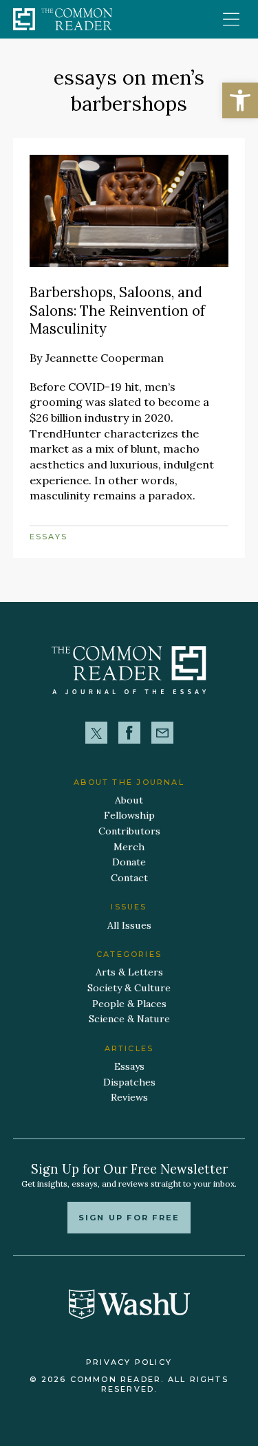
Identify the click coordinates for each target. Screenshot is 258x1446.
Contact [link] (129, 878)
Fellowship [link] (129, 815)
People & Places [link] (129, 1003)
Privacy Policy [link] (129, 1362)
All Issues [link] (129, 925)
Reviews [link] (129, 1097)
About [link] (129, 800)
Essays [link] (48, 536)
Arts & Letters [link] (129, 972)
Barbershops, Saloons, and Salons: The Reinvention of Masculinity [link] (117, 310)
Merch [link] (129, 847)
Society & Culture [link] (129, 988)
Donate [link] (129, 862)
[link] (240, 100)
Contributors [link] (129, 831)
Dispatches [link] (129, 1082)
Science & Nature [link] (129, 1019)
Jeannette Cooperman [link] (104, 358)
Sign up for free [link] (129, 1217)
